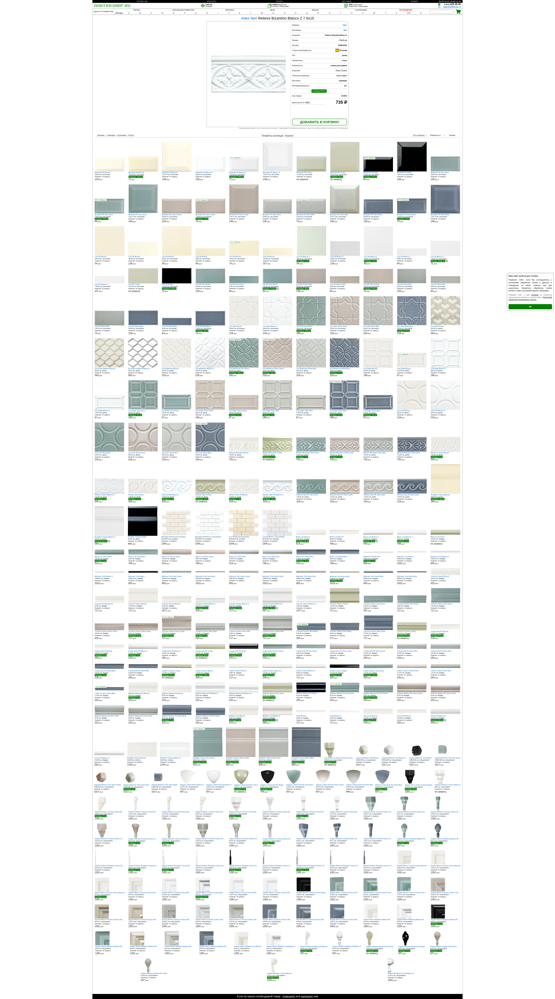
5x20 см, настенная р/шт (203, 260)
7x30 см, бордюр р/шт (171, 607)
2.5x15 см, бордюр (438, 540)
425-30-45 (452, 4)
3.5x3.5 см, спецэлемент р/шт (418, 788)
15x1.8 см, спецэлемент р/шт (109, 869)
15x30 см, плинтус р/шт (136, 761)
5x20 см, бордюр (273, 696)
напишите (307, 996)
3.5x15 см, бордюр (406, 634)
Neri (345, 30)
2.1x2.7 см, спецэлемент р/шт (279, 976)
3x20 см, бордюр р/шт (337, 540)
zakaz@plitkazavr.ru (452, 7)
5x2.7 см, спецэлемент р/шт (412, 815)
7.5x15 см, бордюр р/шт (137, 607)
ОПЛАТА (279, 1)
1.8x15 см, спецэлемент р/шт (177, 869)
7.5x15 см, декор (272, 456)
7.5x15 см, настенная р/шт (136, 176)
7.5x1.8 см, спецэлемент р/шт (143, 815)
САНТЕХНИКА (361, 10)
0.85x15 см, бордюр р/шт (371, 560)
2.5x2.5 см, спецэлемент (246, 788)
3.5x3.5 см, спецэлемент (338, 761)
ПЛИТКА (136, 10)
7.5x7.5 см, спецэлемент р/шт (445, 869)
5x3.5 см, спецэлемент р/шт (210, 815)
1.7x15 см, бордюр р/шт (204, 674)
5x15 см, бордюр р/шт (138, 696)
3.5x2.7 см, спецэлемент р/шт (378, 815)
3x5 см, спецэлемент (448, 788)
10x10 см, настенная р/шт (102, 260)
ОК (530, 307)
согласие (535, 295)
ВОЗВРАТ (414, 1)
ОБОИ (272, 10)
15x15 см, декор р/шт (438, 329)
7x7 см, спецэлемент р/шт (109, 896)
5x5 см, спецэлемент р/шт (143, 896)
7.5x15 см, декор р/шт (404, 372)
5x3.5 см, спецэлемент (379, 950)
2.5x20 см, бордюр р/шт (103, 654)
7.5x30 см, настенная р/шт (271, 260)
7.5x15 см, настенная (304, 176)
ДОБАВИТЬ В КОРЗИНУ (319, 122)
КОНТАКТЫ (211, 1)
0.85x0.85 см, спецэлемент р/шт (367, 761)
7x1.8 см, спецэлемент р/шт (177, 815)
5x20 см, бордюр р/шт (104, 607)
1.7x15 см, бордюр (171, 674)
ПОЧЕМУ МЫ (142, 1)
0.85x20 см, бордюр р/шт (405, 560)
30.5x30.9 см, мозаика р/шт (173, 540)
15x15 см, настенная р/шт (169, 260)
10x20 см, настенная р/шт (102, 176)
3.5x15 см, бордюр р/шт (440, 579)
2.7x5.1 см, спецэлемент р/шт (401, 977)
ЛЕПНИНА (229, 10)
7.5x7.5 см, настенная (338, 176)
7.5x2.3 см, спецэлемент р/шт (445, 815)
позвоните (289, 996)
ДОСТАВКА (346, 1)
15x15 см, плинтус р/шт (204, 761)
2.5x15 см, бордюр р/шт (303, 540)
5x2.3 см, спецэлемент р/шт (412, 842)
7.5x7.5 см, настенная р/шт (170, 176)
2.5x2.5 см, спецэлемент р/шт (192, 788)
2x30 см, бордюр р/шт (237, 674)
